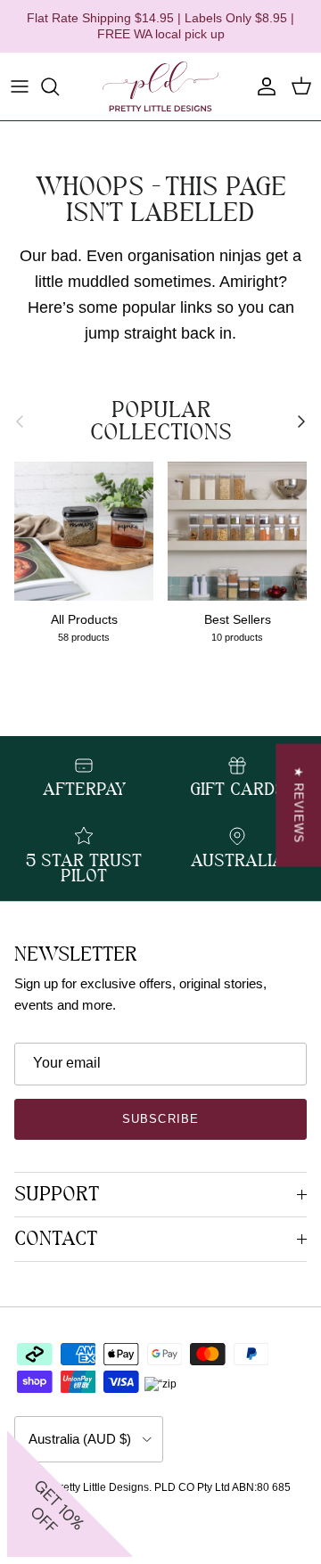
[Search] (58, 86)
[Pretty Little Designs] (160, 86)
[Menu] (19, 86)
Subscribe (160, 1119)
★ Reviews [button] (298, 804)
